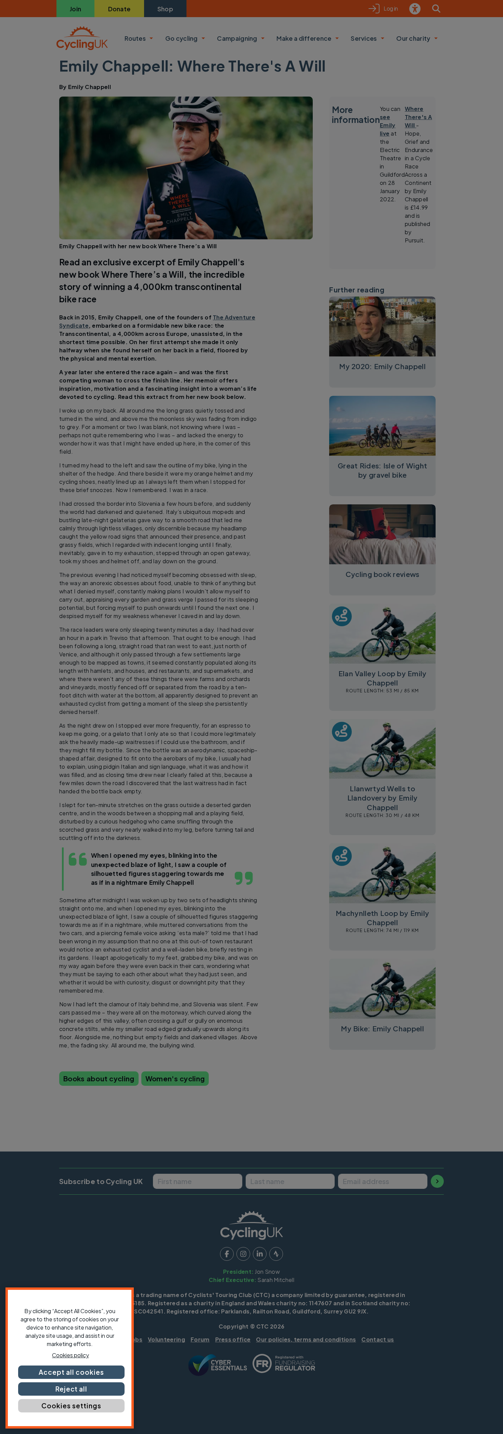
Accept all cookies (71, 1372)
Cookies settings (71, 1405)
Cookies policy (70, 1355)
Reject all (71, 1389)
